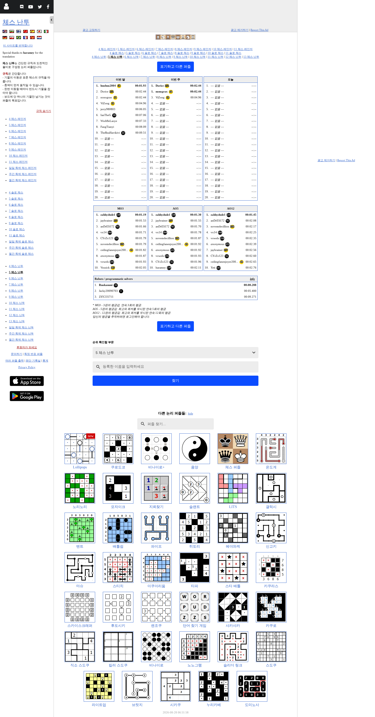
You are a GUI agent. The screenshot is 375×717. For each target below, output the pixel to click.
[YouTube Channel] (31, 7)
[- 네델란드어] (40, 38)
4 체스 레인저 (17, 118)
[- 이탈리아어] (46, 32)
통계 (45, 360)
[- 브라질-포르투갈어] (19, 38)
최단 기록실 (33, 360)
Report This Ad (259, 29)
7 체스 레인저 (17, 137)
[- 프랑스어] (26, 38)
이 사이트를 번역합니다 (18, 45)
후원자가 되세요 (27, 347)
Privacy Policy (26, 367)
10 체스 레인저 (18, 155)
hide (190, 413)
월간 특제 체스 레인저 (22, 180)
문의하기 (16, 353)
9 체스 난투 (16, 296)
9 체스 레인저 (17, 149)
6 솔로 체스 (16, 204)
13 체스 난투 (17, 321)
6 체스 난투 (16, 278)
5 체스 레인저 (17, 124)
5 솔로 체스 (16, 198)
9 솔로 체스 (16, 223)
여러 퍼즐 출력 (14, 360)
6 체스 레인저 (17, 131)
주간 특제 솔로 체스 (21, 247)
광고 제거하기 (239, 29)
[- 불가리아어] (12, 32)
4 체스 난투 (16, 266)
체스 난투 (16, 22)
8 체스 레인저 (17, 143)
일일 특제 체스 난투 (21, 327)
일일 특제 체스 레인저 (22, 167)
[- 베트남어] (33, 38)
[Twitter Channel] (40, 7)
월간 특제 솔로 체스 (21, 253)
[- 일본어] (40, 32)
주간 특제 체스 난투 (21, 333)
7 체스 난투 (16, 284)
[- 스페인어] (33, 32)
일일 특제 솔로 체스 (21, 241)
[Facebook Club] (49, 7)
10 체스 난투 (17, 302)
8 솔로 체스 (16, 216)
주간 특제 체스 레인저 (22, 174)
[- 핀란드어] (19, 32)
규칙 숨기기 (43, 110)
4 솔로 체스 (16, 192)
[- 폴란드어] (12, 38)
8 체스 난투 (16, 290)
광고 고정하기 (91, 29)
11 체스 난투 (17, 308)
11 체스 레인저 (18, 161)
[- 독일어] (5, 38)
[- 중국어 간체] (26, 32)
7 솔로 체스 (16, 210)
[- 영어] (5, 32)
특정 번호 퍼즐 (33, 353)
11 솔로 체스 (17, 235)
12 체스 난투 (17, 315)
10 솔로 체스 (17, 229)
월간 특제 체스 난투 (21, 339)
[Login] (6, 7)
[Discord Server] (22, 7)
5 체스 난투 (16, 272)
